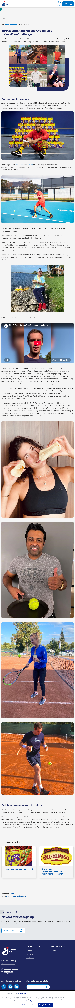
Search (59, 3)
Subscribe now (10, 930)
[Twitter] (4, 986)
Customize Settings (28, 1005)
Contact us (30, 958)
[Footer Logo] (9, 951)
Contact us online (8, 964)
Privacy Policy (23, 993)
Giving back (21, 896)
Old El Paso (11, 896)
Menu (66, 4)
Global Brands (31, 954)
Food (12, 893)
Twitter (30, 165)
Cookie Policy (27, 1001)
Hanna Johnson (10, 25)
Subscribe (33, 987)
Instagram (20, 165)
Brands (29, 951)
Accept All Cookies (45, 1005)
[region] (37, 999)
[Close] (72, 993)
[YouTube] (10, 986)
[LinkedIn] (16, 986)
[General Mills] (6, 3)
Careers (53, 951)
